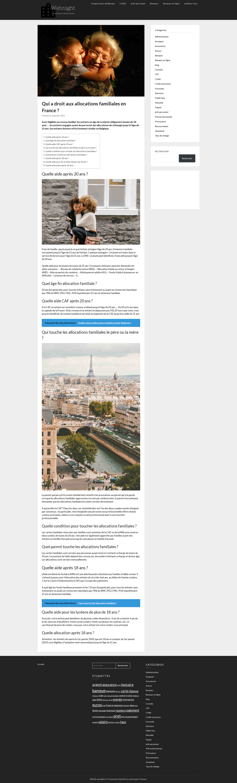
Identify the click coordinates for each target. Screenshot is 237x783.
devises (105, 700)
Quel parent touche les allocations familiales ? (66, 154)
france (109, 705)
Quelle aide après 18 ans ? (57, 158)
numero (121, 710)
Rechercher (162, 151)
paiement (132, 710)
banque (98, 690)
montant (110, 710)
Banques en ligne (171, 3)
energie (117, 699)
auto (119, 685)
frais (104, 705)
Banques (154, 3)
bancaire (127, 684)
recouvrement (131, 716)
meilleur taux (190, 3)
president (109, 717)
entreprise (128, 699)
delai (94, 700)
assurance (109, 684)
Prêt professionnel (163, 117)
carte (124, 691)
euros (97, 705)
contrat (122, 695)
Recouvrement (161, 126)
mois (95, 710)
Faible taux (160, 98)
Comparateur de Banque (103, 3)
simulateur (160, 131)
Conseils (159, 69)
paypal (95, 717)
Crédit (123, 3)
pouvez (101, 716)
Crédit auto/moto (163, 84)
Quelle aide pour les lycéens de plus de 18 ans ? (66, 162)
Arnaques (159, 41)
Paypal (158, 107)
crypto (129, 695)
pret (117, 716)
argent (97, 684)
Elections (159, 93)
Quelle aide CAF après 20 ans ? (59, 144)
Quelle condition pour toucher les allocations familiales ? (71, 151)
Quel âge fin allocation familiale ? (60, 140)
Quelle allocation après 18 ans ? (59, 165)
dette (99, 699)
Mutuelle (159, 102)
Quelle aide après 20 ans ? (57, 137)
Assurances (160, 46)
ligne (132, 705)
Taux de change (162, 135)
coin (105, 696)
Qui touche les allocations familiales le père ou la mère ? (70, 147)
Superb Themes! (139, 779)
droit (110, 700)
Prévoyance (160, 121)
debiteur (136, 696)
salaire (103, 722)
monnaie (102, 711)
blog (157, 65)
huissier (126, 705)
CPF (157, 74)
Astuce (158, 51)
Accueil (41, 664)
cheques (95, 696)
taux (123, 722)
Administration (162, 36)
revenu (95, 722)
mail (136, 705)
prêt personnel (138, 3)
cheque (133, 691)
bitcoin (117, 691)
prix (123, 717)
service (111, 722)
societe (117, 722)
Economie (159, 88)
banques (110, 691)
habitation (118, 705)
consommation (113, 696)
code (101, 695)
